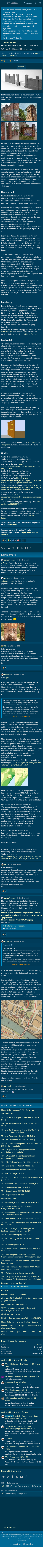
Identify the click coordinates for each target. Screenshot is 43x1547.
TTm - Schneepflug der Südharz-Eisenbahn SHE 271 (20, 1239)
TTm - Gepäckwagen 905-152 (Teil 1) (15, 1187)
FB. (5, 646)
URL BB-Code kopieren (9, 1483)
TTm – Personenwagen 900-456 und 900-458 (19, 1170)
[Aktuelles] (35, 3)
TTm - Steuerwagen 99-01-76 (12, 1244)
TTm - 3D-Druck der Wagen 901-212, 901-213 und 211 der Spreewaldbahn (21, 1144)
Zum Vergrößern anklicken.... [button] (21, 716)
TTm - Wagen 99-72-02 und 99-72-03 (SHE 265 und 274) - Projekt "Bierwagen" (21, 1213)
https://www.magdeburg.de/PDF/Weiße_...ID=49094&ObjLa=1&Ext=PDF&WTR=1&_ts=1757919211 (21, 857)
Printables (32, 442)
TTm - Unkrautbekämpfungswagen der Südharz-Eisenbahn (20, 1249)
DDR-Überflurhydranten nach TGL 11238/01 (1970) (21, 1318)
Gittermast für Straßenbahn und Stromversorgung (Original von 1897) (21, 1299)
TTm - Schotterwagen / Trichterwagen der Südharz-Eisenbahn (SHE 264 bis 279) (18, 1229)
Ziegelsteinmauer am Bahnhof (13, 1283)
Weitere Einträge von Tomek (14, 1412)
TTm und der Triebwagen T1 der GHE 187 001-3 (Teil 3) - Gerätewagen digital (20, 1131)
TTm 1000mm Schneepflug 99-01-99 (15, 1234)
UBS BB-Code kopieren (9, 1490)
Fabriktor (13, 525)
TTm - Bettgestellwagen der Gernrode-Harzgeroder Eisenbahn (16, 1207)
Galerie (16, 60)
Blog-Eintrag (6, 60)
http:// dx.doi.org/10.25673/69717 (21, 502)
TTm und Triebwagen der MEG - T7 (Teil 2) (18, 1140)
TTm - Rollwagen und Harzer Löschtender (17, 1273)
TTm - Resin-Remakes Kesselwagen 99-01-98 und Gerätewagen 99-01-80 (20, 1268)
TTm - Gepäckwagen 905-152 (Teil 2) (15, 1191)
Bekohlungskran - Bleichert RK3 (14, 1304)
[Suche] (40, 3)
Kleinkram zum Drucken (10, 1314)
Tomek (5, 49)
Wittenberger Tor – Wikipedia (14, 926)
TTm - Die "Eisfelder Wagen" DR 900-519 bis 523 (20, 1162)
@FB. (8, 678)
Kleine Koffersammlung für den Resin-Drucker (19, 1322)
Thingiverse (6, 445)
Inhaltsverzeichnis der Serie (16, 1105)
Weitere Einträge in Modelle (14, 1360)
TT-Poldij (7, 1086)
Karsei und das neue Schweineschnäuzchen (22, 1376)
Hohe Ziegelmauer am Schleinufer (15, 1287)
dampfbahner (9, 560)
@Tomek (4, 563)
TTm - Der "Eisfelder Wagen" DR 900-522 (17, 1166)
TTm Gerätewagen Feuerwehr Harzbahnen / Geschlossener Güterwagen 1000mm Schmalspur (21, 1255)
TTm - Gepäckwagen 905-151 (12, 1195)
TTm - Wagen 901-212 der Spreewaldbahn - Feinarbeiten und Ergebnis (18, 1157)
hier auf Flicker (31, 334)
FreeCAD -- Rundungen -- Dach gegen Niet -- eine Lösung (21, 1333)
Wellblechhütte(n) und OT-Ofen (13, 1294)
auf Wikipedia (6, 332)
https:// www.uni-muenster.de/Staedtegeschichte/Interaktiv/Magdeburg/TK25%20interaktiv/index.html (21, 487)
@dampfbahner (7, 581)
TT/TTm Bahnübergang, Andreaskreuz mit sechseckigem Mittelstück (18, 1309)
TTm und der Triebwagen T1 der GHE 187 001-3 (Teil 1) (20, 1118)
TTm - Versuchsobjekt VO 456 (12, 1173)
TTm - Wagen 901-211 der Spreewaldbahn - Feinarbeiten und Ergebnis (18, 1151)
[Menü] (3, 3)
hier (17, 732)
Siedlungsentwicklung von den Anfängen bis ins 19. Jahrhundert (21, 763)
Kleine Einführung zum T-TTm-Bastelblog (17, 1110)
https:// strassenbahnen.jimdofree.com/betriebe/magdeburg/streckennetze (21, 496)
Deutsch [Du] (8, 1533)
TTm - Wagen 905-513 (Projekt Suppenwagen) (19, 1183)
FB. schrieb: (6, 945)
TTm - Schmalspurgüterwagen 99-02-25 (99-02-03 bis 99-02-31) (21, 1223)
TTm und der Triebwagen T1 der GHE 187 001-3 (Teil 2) (20, 1125)
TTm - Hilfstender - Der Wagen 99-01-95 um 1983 (20, 1218)
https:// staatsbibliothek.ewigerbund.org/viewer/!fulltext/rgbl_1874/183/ (21, 466)
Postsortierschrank (8, 1198)
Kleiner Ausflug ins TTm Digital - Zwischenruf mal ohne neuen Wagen (21, 1326)
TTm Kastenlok (7, 1114)
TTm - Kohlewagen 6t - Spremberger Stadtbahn (20, 1202)
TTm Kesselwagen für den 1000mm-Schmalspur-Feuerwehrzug (20, 1262)
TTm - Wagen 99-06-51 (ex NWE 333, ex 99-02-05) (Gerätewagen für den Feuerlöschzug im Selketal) (21, 1278)
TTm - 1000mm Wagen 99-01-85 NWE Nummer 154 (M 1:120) (21, 1178)
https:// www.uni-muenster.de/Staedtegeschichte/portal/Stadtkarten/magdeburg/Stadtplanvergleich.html (21, 480)
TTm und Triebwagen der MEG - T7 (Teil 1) (18, 1136)
